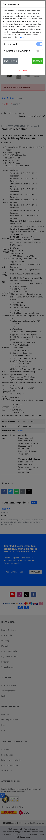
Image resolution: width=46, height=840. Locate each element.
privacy (21, 37)
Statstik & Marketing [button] (18, 50)
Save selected (10, 61)
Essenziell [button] (12, 44)
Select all (37, 61)
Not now (23, 70)
